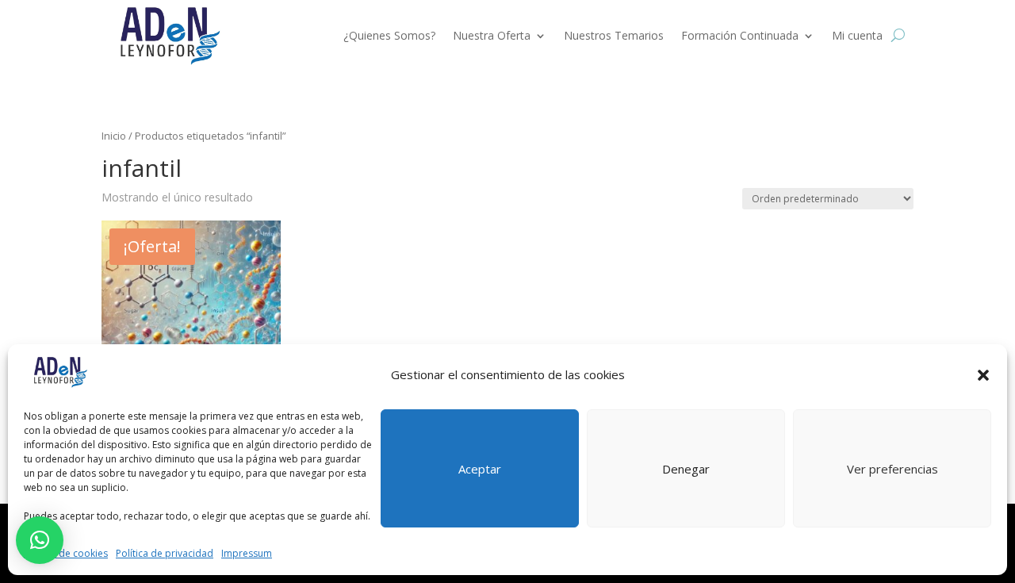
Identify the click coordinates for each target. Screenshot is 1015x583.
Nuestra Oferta (491, 35)
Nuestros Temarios (614, 35)
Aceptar (479, 469)
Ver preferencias (892, 469)
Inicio (114, 135)
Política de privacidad (164, 553)
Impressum (246, 553)
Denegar (686, 469)
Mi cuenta (857, 35)
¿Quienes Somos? (389, 35)
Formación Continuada (740, 35)
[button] (983, 375)
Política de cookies (66, 553)
